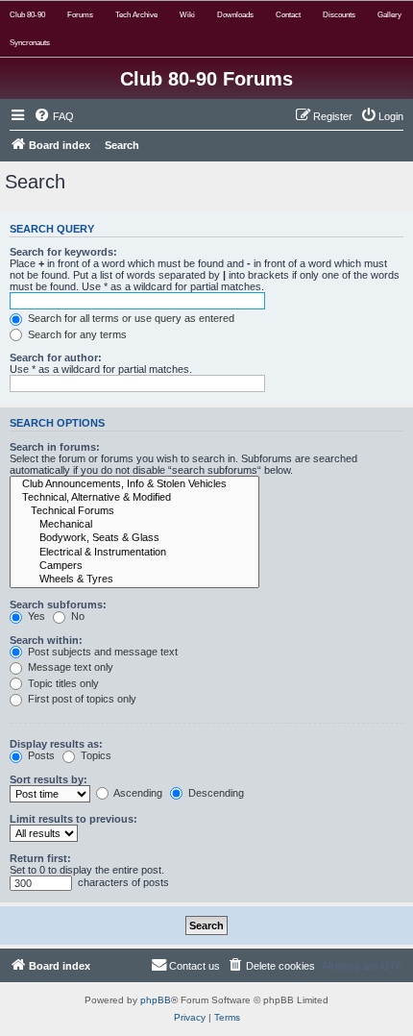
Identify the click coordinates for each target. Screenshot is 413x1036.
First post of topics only (80, 698)
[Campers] (134, 566)
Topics (94, 755)
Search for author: (56, 357)
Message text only (69, 667)
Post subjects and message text (101, 651)
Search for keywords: (63, 252)
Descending (214, 793)
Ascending (136, 793)
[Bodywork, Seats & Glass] (134, 538)
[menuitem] (54, 116)
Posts (40, 755)
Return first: (40, 858)
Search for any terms (76, 334)
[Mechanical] (134, 524)
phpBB (155, 1000)
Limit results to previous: (73, 819)
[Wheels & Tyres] (134, 579)
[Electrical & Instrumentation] (134, 552)
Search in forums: (55, 447)
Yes (35, 616)
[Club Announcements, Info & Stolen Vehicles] (134, 484)
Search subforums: (58, 604)
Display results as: (56, 744)
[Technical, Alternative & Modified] (134, 498)
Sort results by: (48, 779)
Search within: (46, 640)
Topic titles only (62, 683)
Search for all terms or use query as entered (129, 318)
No (76, 616)
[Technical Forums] (134, 511)
